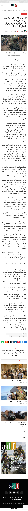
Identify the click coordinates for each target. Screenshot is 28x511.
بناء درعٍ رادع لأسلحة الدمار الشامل (18, 380)
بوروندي (15, 333)
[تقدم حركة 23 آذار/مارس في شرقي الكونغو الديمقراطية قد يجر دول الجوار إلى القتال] (14, 43)
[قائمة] (26, 5)
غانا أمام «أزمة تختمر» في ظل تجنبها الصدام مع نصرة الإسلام (15, 423)
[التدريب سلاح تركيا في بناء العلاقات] (14, 393)
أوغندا (24, 333)
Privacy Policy (14, 508)
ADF (17, 31)
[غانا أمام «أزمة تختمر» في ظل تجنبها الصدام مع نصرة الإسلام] (14, 413)
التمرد (20, 333)
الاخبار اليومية (24, 14)
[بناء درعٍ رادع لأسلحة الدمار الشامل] (14, 371)
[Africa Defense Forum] (14, 5)
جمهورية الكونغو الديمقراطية (20, 336)
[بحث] (2, 5)
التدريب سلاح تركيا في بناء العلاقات (18, 401)
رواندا (11, 336)
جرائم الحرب (9, 333)
